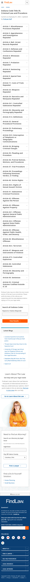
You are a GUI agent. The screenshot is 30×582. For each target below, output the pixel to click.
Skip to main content (15, 2)
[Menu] (2, 2)
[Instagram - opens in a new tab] (18, 537)
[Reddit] (23, 537)
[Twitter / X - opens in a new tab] (13, 537)
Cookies (22, 577)
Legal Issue (7, 447)
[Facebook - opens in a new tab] (2, 537)
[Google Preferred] (2, 543)
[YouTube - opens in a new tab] (8, 537)
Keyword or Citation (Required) (11, 311)
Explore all (8, 364)
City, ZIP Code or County (11, 454)
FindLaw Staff (7, 19)
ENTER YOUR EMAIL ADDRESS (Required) (12, 525)
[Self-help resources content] (27, 559)
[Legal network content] (27, 569)
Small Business (10, 483)
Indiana (8, 7)
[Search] (27, 2)
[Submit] (27, 528)
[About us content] (27, 548)
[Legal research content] (27, 564)
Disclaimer (15, 577)
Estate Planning (10, 480)
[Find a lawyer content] (27, 553)
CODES (2, 7)
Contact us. (16, 514)
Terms (2, 577)
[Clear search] (24, 457)
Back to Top (16, 494)
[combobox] (15, 450)
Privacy (8, 577)
